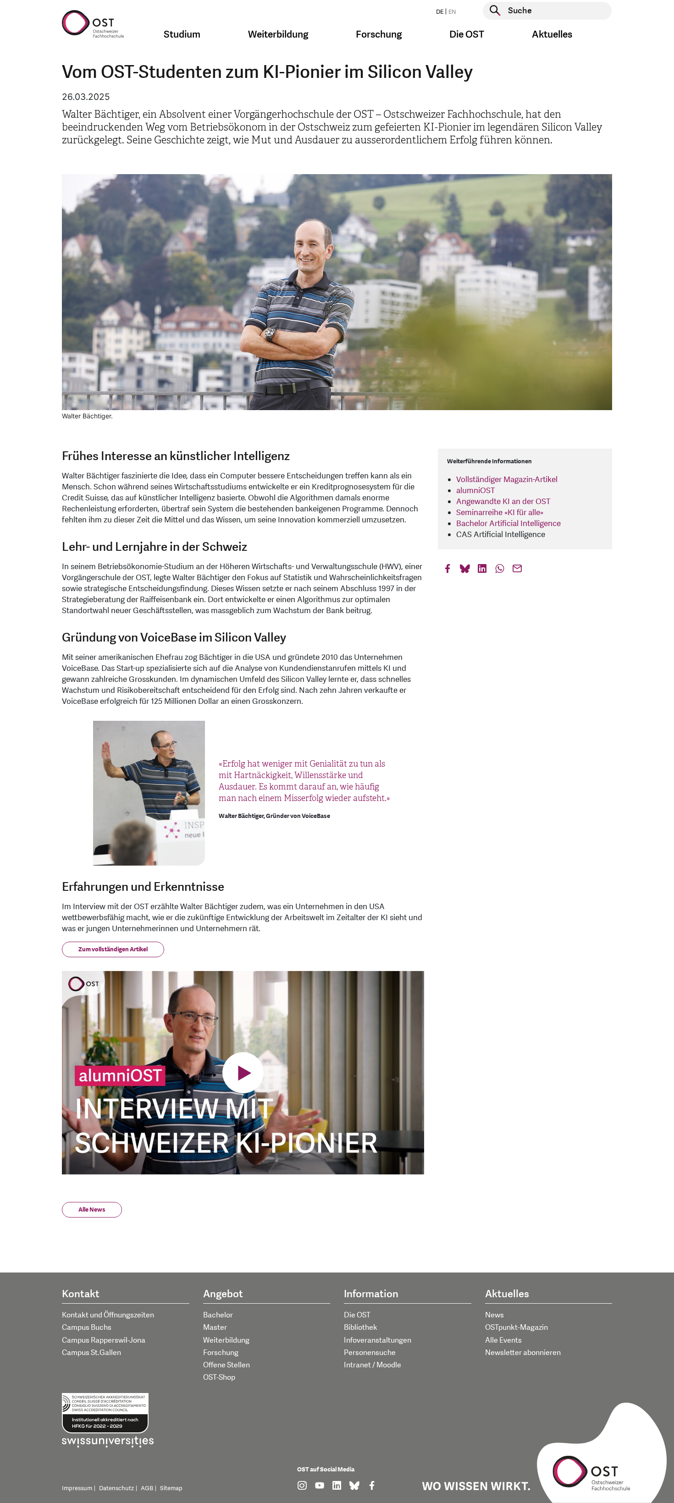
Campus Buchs (86, 1327)
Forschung (220, 1353)
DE (439, 12)
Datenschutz (116, 1488)
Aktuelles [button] (552, 34)
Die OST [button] (466, 34)
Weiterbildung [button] (278, 34)
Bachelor (218, 1315)
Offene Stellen (226, 1365)
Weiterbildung (226, 1340)
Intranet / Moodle (372, 1365)
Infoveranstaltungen (377, 1340)
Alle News (91, 1210)
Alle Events (503, 1340)
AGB (147, 1488)
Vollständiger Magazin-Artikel (507, 479)
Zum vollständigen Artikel (113, 949)
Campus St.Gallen (91, 1353)
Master (215, 1327)
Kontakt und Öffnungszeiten (108, 1315)
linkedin (482, 570)
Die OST (357, 1315)
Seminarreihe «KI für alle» (499, 512)
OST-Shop (219, 1377)
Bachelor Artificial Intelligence (508, 523)
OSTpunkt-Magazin (516, 1327)
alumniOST (475, 490)
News (494, 1315)
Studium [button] (182, 34)
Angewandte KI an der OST (503, 501)
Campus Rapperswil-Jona (103, 1340)
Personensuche (370, 1353)
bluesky (465, 570)
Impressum (77, 1488)
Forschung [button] (379, 34)
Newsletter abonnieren (523, 1353)
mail (517, 570)
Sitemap (171, 1488)
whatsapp (500, 570)
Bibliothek (360, 1327)
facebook (447, 570)
